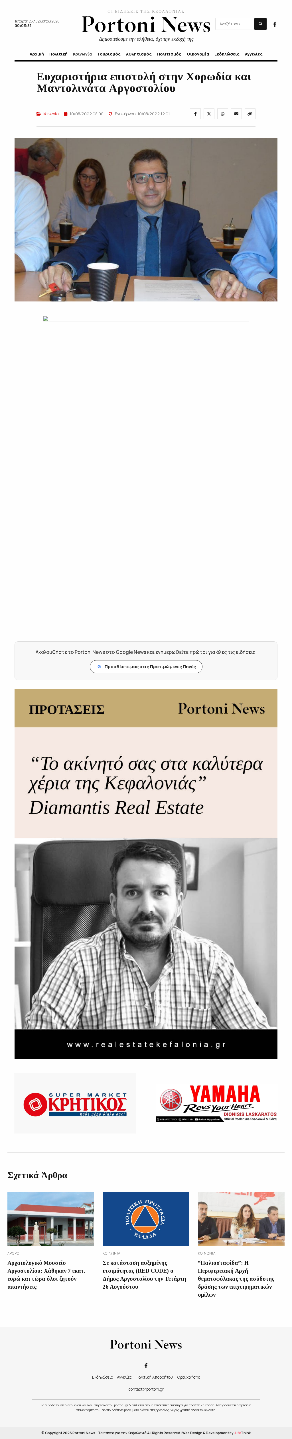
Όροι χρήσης (188, 1377)
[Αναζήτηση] (260, 24)
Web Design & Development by (216, 1432)
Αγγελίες (124, 1377)
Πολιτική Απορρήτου (154, 1377)
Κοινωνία (51, 113)
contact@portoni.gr (146, 1389)
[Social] (274, 23)
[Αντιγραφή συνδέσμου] (250, 113)
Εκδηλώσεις (102, 1377)
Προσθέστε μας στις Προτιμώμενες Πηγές (147, 667)
